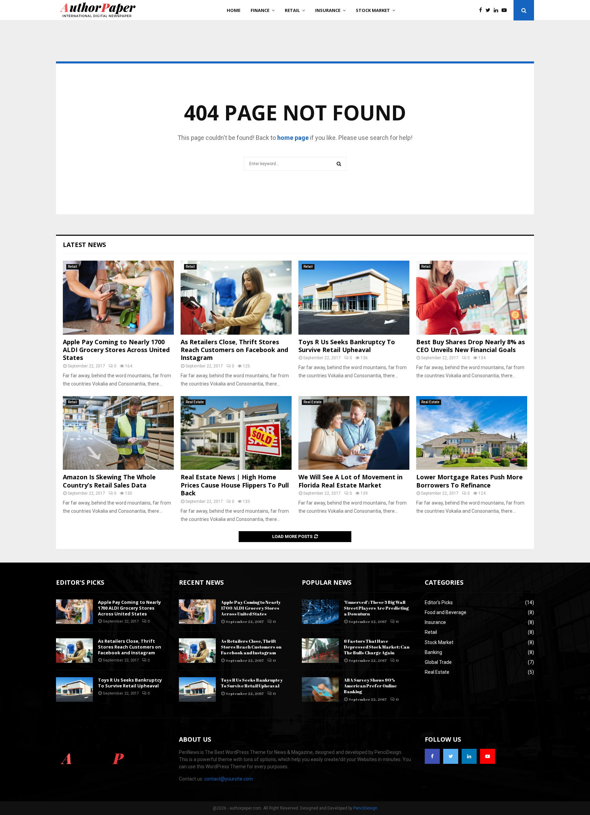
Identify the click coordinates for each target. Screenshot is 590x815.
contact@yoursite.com (228, 779)
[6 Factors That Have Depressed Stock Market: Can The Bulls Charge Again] (320, 650)
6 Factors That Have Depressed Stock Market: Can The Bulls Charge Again (376, 647)
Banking (433, 652)
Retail (292, 10)
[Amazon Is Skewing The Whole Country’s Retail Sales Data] (118, 433)
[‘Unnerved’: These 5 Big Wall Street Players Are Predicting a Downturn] (320, 611)
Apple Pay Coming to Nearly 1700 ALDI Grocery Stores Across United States (116, 350)
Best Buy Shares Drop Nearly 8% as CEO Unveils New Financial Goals (470, 346)
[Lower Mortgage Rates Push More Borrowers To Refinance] (471, 433)
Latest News (84, 245)
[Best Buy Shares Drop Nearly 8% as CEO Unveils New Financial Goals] (471, 298)
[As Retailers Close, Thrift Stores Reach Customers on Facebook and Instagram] (236, 298)
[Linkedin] (498, 10)
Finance (260, 10)
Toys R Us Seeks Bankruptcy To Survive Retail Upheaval (346, 346)
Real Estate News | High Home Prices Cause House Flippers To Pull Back (235, 485)
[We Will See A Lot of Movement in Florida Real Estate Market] (353, 433)
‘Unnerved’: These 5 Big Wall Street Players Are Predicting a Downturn (376, 608)
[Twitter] (490, 10)
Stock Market (373, 10)
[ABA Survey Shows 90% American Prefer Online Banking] (320, 689)
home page (293, 137)
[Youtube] (506, 10)
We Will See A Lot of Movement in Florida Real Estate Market (350, 481)
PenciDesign (365, 808)
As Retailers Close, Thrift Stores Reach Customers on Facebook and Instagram (234, 350)
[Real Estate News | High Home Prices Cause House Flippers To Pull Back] (236, 433)
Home (233, 10)
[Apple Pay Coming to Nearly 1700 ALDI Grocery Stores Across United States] (118, 298)
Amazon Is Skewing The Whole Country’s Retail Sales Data (109, 481)
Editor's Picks (439, 602)
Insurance (327, 10)
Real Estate (195, 402)
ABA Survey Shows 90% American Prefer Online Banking (370, 686)
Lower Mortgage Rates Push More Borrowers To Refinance (469, 481)
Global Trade (438, 662)
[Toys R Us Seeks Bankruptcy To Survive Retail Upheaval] (353, 298)
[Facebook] (482, 10)
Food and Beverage (445, 612)
